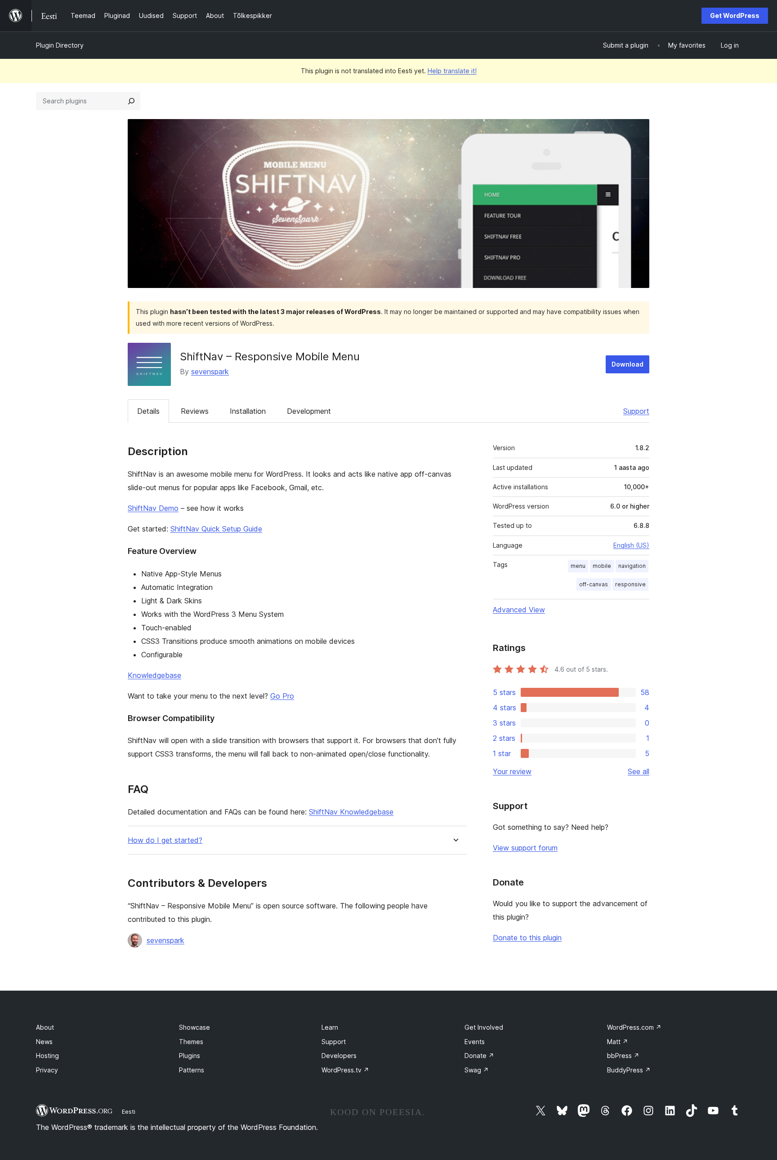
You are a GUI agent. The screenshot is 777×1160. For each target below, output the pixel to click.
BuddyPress (629, 1070)
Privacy (47, 1070)
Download (627, 364)
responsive (630, 584)
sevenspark (210, 371)
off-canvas (593, 584)
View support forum (525, 847)
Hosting (47, 1055)
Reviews (195, 411)
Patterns (191, 1070)
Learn (330, 1027)
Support (636, 411)
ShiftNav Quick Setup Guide (216, 528)
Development (309, 411)
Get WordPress (734, 15)
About (45, 1027)
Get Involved (483, 1027)
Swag (476, 1070)
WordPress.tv (345, 1070)
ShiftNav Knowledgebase (351, 811)
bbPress (623, 1055)
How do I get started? (165, 840)
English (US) (631, 545)
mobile (602, 565)
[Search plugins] (131, 101)
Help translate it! (452, 71)
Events (474, 1041)
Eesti (128, 1111)
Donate (479, 1055)
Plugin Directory (60, 45)
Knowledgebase (154, 675)
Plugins (189, 1055)
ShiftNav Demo (153, 508)
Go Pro (282, 695)
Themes (191, 1041)
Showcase (194, 1027)
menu (578, 565)
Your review (512, 771)
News (44, 1041)
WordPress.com (634, 1027)
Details (148, 411)
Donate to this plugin (527, 937)
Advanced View (519, 609)
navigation (632, 565)
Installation (248, 411)
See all (638, 771)
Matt (617, 1041)
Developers (339, 1055)
